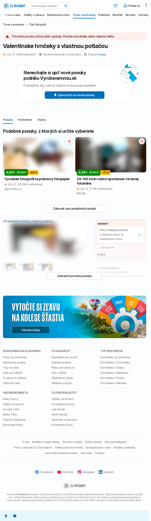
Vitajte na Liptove (13, 404)
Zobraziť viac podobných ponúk (74, 208)
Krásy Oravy (10, 398)
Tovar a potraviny (13, 24)
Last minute (58, 409)
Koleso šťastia (93, 441)
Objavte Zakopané (14, 419)
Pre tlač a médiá (72, 441)
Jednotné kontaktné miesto (61, 453)
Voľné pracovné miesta (69, 447)
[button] (69, 141)
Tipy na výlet (11, 367)
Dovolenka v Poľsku (112, 377)
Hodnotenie (25, 119)
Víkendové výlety (62, 377)
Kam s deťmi (59, 372)
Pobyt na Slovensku (15, 357)
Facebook (46, 472)
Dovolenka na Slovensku (115, 357)
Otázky (41, 119)
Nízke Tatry (10, 414)
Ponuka (8, 119)
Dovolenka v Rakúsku (113, 383)
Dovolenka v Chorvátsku (115, 362)
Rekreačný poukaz (14, 362)
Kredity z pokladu (124, 447)
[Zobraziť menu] (146, 6)
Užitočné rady (11, 383)
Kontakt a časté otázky (46, 441)
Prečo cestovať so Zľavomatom (33, 447)
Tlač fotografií (37, 24)
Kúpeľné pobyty (61, 362)
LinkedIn (109, 472)
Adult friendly (59, 414)
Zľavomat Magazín (116, 441)
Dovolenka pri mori (63, 404)
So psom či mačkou (15, 377)
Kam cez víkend (12, 372)
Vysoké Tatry (11, 409)
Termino (100, 453)
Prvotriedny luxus (62, 424)
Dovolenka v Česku (112, 367)
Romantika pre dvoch (64, 357)
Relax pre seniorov (63, 367)
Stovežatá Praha (13, 424)
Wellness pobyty (62, 383)
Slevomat (86, 453)
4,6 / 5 (21, 54)
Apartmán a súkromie (64, 419)
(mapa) (102, 54)
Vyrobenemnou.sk (62, 54)
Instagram (88, 472)
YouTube (67, 472)
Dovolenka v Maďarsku (114, 372)
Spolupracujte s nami (98, 447)
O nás (25, 441)
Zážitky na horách (62, 398)
